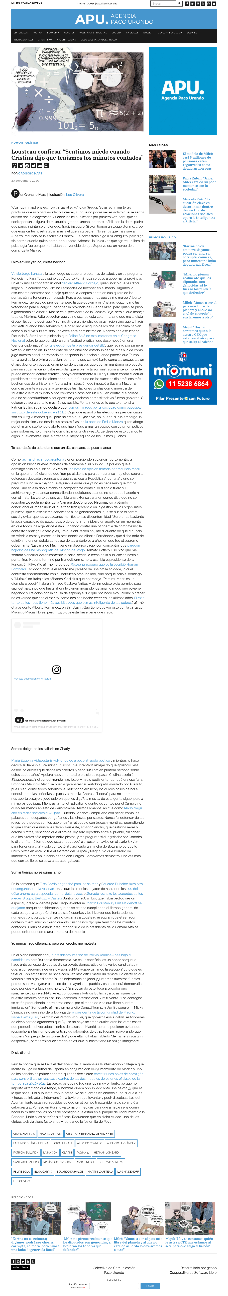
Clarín (67, 1152)
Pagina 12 (82, 1152)
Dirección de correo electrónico (78, 1286)
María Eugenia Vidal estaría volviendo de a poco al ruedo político (61, 760)
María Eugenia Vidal (57, 1162)
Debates (192, 32)
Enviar (150, 1285)
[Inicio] (114, 19)
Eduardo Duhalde (70, 1171)
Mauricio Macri (51, 1133)
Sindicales (132, 32)
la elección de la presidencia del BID (77, 345)
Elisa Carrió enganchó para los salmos (69, 884)
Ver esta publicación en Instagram (33, 678)
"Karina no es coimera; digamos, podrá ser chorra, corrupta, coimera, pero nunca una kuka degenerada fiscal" (199, 255)
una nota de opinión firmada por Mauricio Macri (104, 469)
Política (37, 32)
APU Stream (45, 39)
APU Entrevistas (66, 39)
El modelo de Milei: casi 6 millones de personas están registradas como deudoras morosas (198, 161)
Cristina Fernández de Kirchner (89, 1133)
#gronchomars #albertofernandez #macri (41, 720)
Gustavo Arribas (111, 1162)
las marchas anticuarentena (43, 459)
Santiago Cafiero (26, 1162)
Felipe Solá (21, 1171)
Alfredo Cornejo (89, 1143)
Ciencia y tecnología (170, 32)
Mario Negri (85, 1162)
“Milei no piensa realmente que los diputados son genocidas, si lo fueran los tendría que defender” (197, 283)
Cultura (116, 32)
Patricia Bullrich (26, 1152)
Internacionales (23, 39)
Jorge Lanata (62, 1143)
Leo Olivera (75, 195)
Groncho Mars (30, 173)
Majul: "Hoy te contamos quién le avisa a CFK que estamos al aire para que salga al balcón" (198, 334)
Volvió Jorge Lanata (27, 274)
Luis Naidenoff (128, 1171)
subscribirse (20, 1267)
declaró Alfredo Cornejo (80, 283)
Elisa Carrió (43, 1171)
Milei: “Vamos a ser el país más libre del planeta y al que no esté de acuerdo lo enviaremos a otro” (199, 309)
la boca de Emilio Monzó (104, 422)
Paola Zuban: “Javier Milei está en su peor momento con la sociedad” (199, 183)
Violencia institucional (93, 32)
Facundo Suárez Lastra (30, 1143)
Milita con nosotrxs (26, 3)
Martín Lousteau (100, 1171)
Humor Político (24, 142)
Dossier (148, 32)
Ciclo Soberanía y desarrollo (99, 39)
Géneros (69, 32)
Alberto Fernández (121, 1143)
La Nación (50, 1152)
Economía (53, 32)
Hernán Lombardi (106, 1152)
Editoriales (21, 32)
